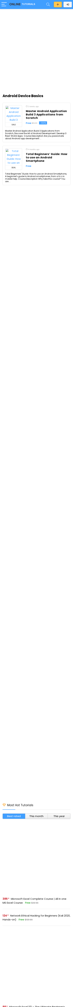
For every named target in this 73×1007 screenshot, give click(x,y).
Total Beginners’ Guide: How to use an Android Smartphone (46, 157)
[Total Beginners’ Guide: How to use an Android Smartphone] (13, 156)
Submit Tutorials (58, 4)
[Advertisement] (36, 49)
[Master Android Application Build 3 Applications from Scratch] (13, 113)
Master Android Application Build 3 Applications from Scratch (46, 114)
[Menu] (4, 4)
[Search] (48, 4)
